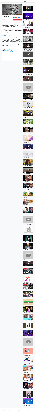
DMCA (19, 410)
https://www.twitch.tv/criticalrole (8, 51)
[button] (25, 1)
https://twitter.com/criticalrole (8, 50)
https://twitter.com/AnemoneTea (6, 35)
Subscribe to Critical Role (17, 19)
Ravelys (3, 1)
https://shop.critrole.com (7, 48)
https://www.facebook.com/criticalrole (10, 49)
